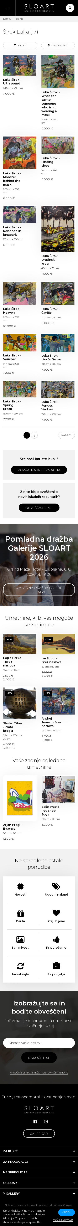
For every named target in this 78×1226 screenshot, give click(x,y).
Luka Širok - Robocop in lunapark (19, 214)
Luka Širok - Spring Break (19, 389)
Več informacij (63, 1219)
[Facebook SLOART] (35, 1121)
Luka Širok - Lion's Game (58, 343)
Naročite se (39, 1058)
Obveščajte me (39, 508)
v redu (66, 1212)
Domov (7, 18)
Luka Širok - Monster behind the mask (19, 152)
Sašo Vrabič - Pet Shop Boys (58, 789)
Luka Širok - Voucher (19, 342)
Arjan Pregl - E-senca (19, 798)
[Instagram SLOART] (46, 1121)
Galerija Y (39, 1134)
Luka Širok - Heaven (19, 293)
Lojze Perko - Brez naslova (19, 644)
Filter (21, 45)
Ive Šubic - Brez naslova (58, 644)
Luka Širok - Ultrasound (19, 65)
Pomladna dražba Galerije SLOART (39, 590)
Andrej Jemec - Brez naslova (58, 701)
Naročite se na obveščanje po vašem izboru (39, 1072)
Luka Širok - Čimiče (58, 293)
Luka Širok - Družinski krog (58, 229)
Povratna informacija (39, 470)
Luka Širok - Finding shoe (58, 145)
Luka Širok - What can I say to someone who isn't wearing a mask (58, 71)
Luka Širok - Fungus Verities (58, 389)
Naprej (66, 435)
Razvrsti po (59, 45)
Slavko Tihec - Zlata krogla (19, 703)
